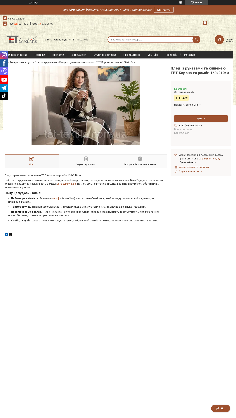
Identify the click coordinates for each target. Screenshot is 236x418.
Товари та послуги (21, 62)
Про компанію (132, 55)
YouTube (153, 55)
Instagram (189, 55)
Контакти (164, 9)
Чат (223, 408)
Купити (201, 118)
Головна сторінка (16, 55)
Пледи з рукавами (46, 62)
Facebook (171, 55)
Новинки (40, 55)
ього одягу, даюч (67, 183)
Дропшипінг (79, 55)
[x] (10, 235)
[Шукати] (196, 39)
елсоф (56, 198)
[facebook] (6, 235)
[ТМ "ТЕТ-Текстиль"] (22, 39)
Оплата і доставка (105, 55)
